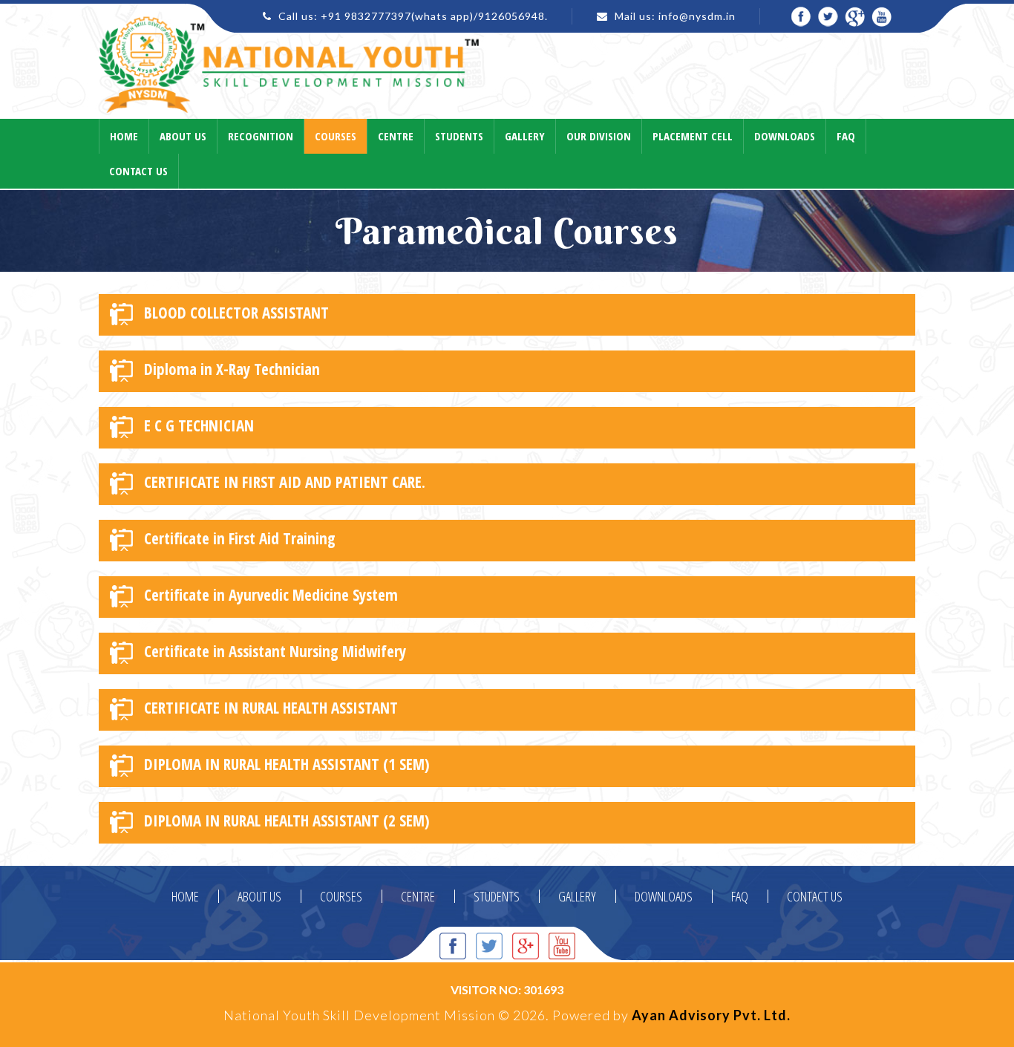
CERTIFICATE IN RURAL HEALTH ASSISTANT (271, 707)
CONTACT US (815, 896)
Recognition (260, 135)
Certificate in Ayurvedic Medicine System (271, 594)
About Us (183, 135)
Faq (846, 135)
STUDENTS (497, 896)
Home (124, 135)
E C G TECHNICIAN (199, 425)
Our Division (598, 135)
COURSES (341, 896)
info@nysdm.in (697, 16)
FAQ (739, 896)
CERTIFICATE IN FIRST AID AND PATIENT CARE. (284, 482)
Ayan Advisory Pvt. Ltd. (711, 1015)
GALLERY (577, 896)
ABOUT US (259, 896)
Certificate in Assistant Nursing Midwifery (275, 651)
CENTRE (418, 896)
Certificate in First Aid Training (240, 538)
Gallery (525, 135)
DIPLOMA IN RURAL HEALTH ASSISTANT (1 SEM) (287, 764)
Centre (395, 135)
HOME (185, 896)
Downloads (784, 135)
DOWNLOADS (664, 896)
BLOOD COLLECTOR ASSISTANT (236, 312)
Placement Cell (692, 135)
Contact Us (138, 170)
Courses (335, 135)
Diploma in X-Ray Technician (232, 369)
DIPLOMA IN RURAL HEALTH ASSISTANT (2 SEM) (287, 820)
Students (459, 135)
